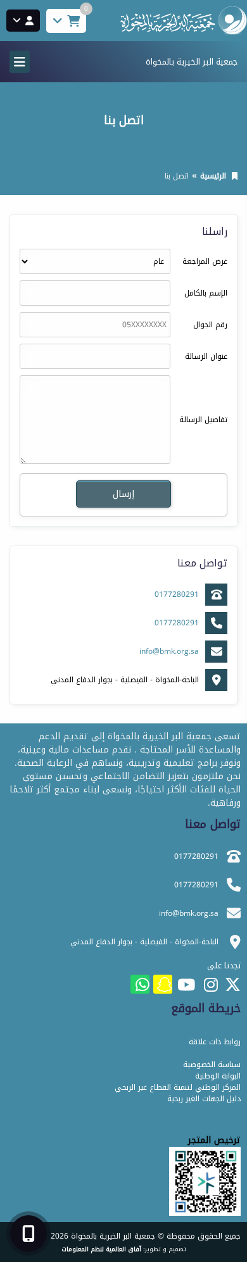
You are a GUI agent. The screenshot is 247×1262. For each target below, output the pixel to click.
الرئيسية (213, 176)
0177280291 (177, 594)
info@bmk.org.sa (169, 651)
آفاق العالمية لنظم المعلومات (101, 1249)
